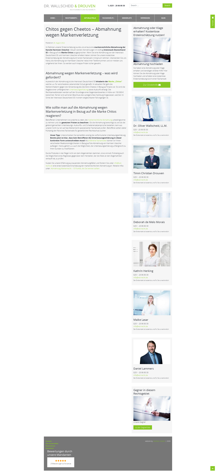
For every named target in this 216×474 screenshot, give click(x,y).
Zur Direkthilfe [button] (150, 84)
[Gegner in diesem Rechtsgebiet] (151, 408)
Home (52, 18)
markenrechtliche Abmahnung (100, 120)
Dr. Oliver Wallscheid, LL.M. (150, 126)
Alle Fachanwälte (52, 443)
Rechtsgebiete (71, 18)
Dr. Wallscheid (69, 7)
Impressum (50, 448)
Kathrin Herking (143, 271)
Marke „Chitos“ (115, 81)
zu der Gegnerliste (142, 427)
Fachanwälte (107, 18)
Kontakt (49, 441)
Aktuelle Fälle (90, 18)
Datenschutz (50, 446)
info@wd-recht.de (140, 132)
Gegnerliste (127, 18)
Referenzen (145, 18)
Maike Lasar (140, 320)
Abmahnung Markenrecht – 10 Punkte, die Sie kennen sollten (75, 168)
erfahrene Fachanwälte (97, 140)
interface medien (159, 441)
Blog (163, 18)
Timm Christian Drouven (148, 173)
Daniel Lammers (143, 368)
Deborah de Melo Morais (149, 222)
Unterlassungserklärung (78, 89)
